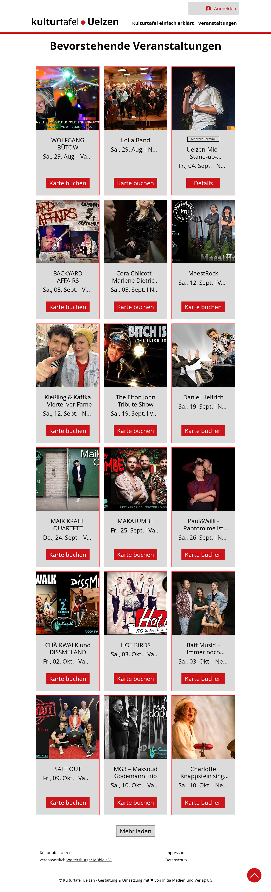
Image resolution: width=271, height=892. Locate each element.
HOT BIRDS (135, 645)
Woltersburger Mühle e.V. (89, 859)
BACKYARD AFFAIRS (67, 277)
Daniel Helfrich (203, 397)
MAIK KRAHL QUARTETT (68, 524)
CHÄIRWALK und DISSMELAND (68, 649)
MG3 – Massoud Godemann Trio (136, 772)
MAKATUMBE (135, 521)
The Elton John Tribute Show (135, 401)
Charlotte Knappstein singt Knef (203, 772)
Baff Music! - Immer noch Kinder (203, 649)
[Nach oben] (254, 875)
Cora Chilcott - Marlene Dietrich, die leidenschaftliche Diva (135, 277)
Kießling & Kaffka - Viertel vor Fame (68, 401)
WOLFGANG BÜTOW (67, 144)
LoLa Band (135, 140)
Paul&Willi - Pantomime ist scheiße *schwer (203, 524)
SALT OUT (67, 769)
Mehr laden (135, 831)
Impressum (175, 852)
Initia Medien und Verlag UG (187, 880)
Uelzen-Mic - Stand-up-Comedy (203, 153)
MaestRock (203, 273)
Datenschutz (176, 859)
